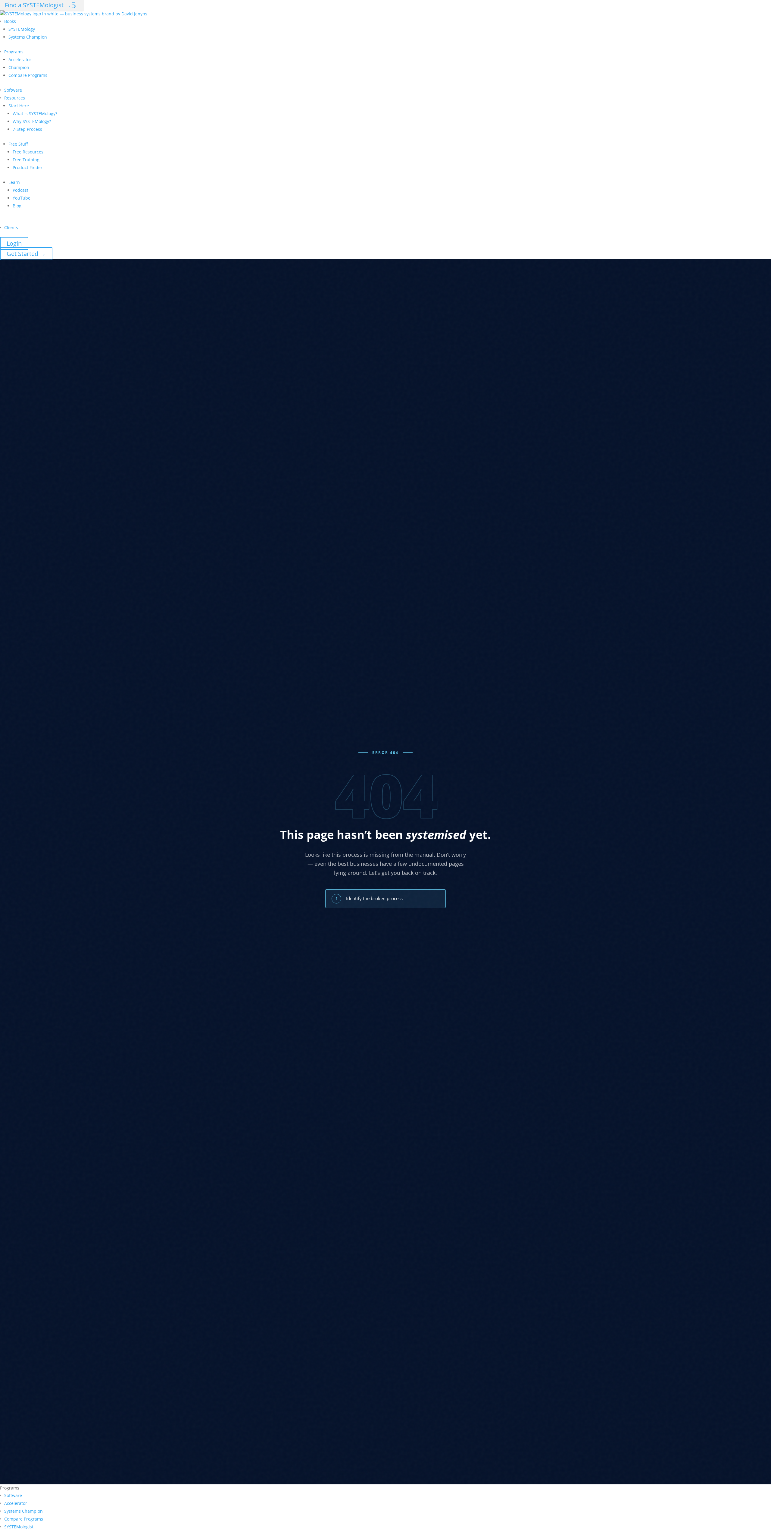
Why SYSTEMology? (32, 121)
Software (13, 90)
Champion (18, 67)
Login (14, 243)
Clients (11, 227)
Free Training (26, 159)
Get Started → (26, 254)
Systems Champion (27, 37)
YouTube (21, 198)
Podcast (20, 190)
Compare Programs (27, 75)
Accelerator (19, 59)
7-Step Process (27, 129)
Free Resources (28, 152)
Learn (14, 182)
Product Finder (27, 167)
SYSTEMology (21, 29)
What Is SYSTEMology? (35, 113)
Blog (17, 206)
